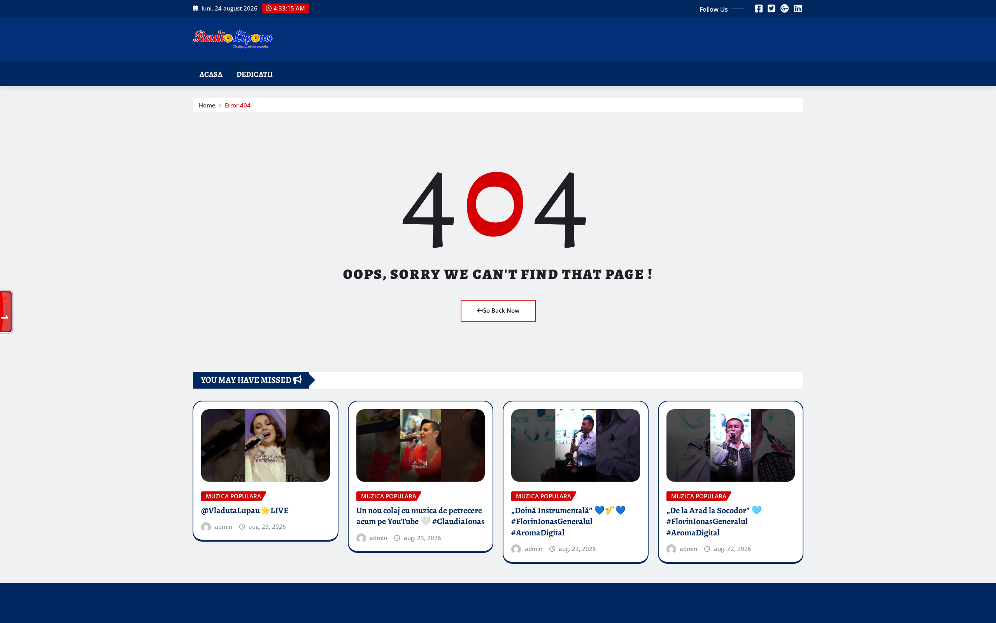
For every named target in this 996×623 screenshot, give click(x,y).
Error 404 (238, 105)
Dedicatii (255, 74)
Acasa (211, 74)
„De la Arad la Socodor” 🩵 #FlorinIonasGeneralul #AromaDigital (714, 522)
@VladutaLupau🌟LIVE (245, 510)
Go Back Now (500, 310)
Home (207, 105)
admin (223, 526)
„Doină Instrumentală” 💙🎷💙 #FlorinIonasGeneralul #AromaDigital (568, 522)
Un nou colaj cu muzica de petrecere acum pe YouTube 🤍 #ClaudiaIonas (420, 516)
